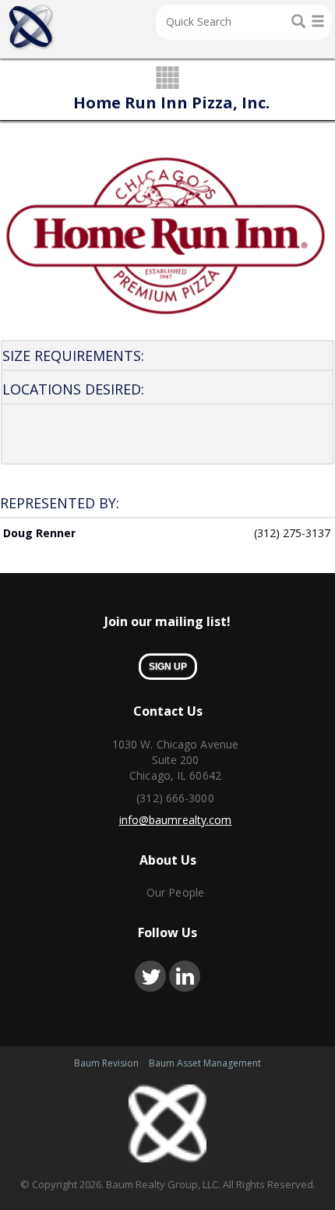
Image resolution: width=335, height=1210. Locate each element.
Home (31, 27)
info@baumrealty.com (175, 819)
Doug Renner (39, 532)
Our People (175, 892)
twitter (150, 976)
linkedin (184, 976)
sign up (168, 666)
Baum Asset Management (205, 1063)
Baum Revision (106, 1063)
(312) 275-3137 (292, 532)
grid (168, 78)
